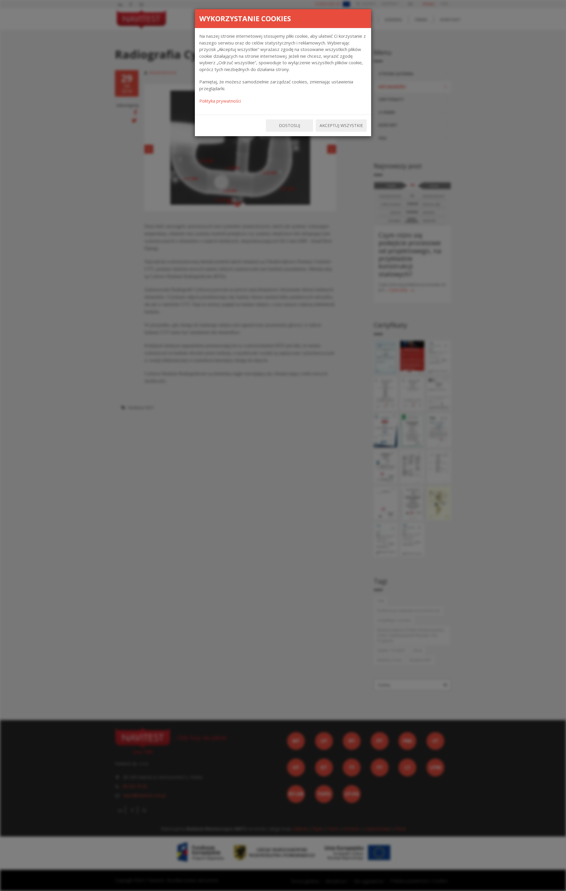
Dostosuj (289, 125)
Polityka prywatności (220, 101)
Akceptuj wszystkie (341, 125)
